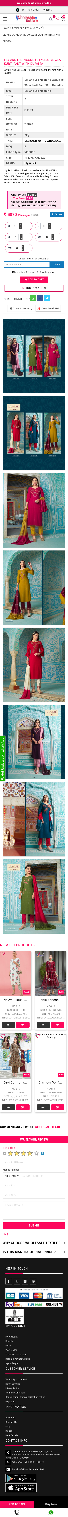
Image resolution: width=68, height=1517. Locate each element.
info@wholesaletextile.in (32, 1469)
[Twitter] (47, 298)
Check (57, 264)
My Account (11, 1336)
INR (47, 10)
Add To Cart (22, 1025)
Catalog (8, 1025)
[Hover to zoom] (34, 356)
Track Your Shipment (16, 1354)
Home (6, 28)
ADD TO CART (17, 1504)
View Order (11, 1350)
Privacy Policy (12, 1388)
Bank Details (11, 1435)
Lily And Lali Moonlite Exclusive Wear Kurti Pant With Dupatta (32, 38)
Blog (7, 1426)
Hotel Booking (12, 1383)
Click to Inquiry (22, 308)
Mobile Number (11, 1170)
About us (10, 1417)
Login (8, 1345)
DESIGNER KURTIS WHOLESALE (27, 28)
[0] (57, 19)
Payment (10, 1401)
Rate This (9, 1147)
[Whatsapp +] (33, 298)
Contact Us (11, 1422)
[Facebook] (40, 298)
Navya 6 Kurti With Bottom (23, 1000)
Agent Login (11, 1363)
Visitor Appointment (16, 1379)
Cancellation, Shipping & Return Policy (25, 1397)
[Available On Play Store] (17, 10)
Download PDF (50, 308)
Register (9, 1341)
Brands (9, 1430)
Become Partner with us (17, 1358)
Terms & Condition (15, 1392)
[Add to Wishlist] (3, 953)
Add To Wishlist (35, 288)
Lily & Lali (30, 163)
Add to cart (35, 279)
